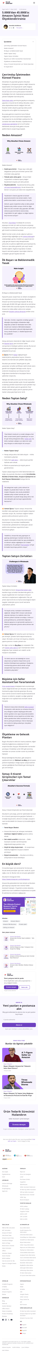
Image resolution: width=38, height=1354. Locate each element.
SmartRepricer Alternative (27, 1237)
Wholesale (5, 1186)
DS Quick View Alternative (27, 1275)
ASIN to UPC (23, 1214)
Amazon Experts (7, 1292)
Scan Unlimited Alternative (28, 1257)
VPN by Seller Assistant (27, 1192)
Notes (4, 1266)
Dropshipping (6, 1188)
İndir (3, 1177)
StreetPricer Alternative (27, 1240)
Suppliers (23, 1182)
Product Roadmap (7, 1313)
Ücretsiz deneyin (11, 987)
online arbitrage (28, 236)
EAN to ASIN (23, 1219)
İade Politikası (5, 1350)
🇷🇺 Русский (23, 1327)
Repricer (22, 1172)
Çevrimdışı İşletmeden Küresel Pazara (15, 45)
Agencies (5, 1191)
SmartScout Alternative (27, 1260)
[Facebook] (3, 1320)
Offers (4, 1251)
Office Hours (5, 1308)
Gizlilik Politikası (16, 1347)
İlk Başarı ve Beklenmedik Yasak (13, 51)
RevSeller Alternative (26, 1263)
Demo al (4, 1303)
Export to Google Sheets (9, 1263)
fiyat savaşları (25, 545)
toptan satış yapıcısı (11, 648)
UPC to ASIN (23, 1216)
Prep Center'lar (24, 1299)
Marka (4, 1294)
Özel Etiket (12, 223)
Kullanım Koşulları (6, 1347)
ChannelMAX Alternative (27, 1252)
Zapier (22, 1284)
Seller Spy (23, 1197)
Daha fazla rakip (7, 100)
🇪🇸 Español (23, 1330)
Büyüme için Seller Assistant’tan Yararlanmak (17, 59)
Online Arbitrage (7, 1183)
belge (15, 355)
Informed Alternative (26, 1235)
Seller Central (24, 1297)
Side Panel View (6, 1235)
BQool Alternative (25, 1242)
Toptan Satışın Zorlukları (11, 56)
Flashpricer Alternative (26, 1250)
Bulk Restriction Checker (27, 1194)
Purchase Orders (25, 1179)
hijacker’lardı (8, 343)
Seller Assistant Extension (27, 1187)
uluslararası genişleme (9, 124)
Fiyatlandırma (6, 1174)
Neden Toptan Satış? (10, 53)
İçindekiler (7, 42)
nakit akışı (14, 460)
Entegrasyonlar (25, 1281)
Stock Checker (6, 1256)
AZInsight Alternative (26, 1268)
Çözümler (5, 1180)
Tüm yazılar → (19, 28)
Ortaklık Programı (7, 1284)
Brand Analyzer (24, 1200)
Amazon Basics (15, 921)
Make (21, 1287)
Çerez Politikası (25, 1347)
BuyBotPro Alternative (26, 1265)
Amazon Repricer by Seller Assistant (28, 1314)
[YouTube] (11, 1320)
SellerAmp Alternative (26, 1270)
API (21, 1302)
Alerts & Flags (6, 1243)
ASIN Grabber (6, 1258)
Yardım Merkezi (6, 1306)
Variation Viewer (7, 1253)
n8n (21, 1292)
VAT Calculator (6, 1230)
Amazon (5, 921)
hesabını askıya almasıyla (17, 312)
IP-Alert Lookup (24, 1209)
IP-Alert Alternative (25, 1273)
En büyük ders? (8, 67)
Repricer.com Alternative (27, 1247)
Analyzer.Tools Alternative (27, 1255)
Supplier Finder (24, 1211)
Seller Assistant (29, 707)
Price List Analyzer (25, 1174)
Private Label (23, 924)
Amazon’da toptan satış (23, 590)
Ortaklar (4, 1287)
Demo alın (24, 987)
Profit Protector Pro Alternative (25, 1231)
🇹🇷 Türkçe (23, 1333)
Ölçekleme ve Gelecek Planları (13, 61)
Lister (21, 1177)
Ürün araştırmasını (8, 686)
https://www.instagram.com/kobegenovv (16, 879)
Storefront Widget (7, 1240)
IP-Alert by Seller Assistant (28, 1189)
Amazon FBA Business (9, 924)
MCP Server (23, 1304)
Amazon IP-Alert (7, 1233)
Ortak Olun (5, 1289)
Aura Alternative (25, 1228)
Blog (3, 1301)
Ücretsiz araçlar (25, 1203)
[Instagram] (6, 1320)
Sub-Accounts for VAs (8, 1261)
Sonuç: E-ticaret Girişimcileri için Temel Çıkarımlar (19, 64)
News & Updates (7, 1311)
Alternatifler (24, 1224)
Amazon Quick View (8, 1238)
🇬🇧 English (23, 1324)
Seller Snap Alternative (27, 1245)
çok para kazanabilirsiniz (12, 187)
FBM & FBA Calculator (8, 1228)
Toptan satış (28, 439)
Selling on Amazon (8, 927)
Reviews (4, 1316)
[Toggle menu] (34, 3)
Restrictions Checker (8, 1245)
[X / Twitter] (9, 1320)
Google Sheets (24, 1294)
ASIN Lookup (24, 1206)
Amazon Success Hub (26, 1318)
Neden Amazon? (9, 48)
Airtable (22, 1289)
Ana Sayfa (5, 1172)
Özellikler (5, 1224)
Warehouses (23, 1184)
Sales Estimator (6, 1248)
